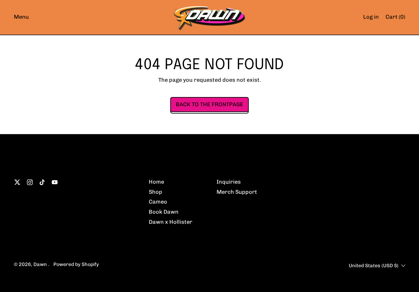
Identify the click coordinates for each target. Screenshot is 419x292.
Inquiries (229, 181)
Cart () (395, 18)
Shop (155, 192)
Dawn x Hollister (170, 222)
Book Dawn (164, 211)
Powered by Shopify (76, 264)
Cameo (158, 201)
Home (156, 181)
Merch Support (237, 192)
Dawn (40, 264)
